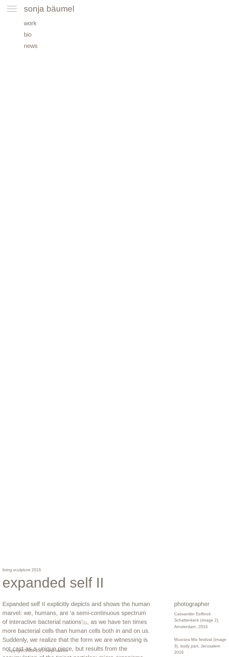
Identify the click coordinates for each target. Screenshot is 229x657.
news (31, 46)
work (30, 23)
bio (28, 34)
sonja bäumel (49, 8)
